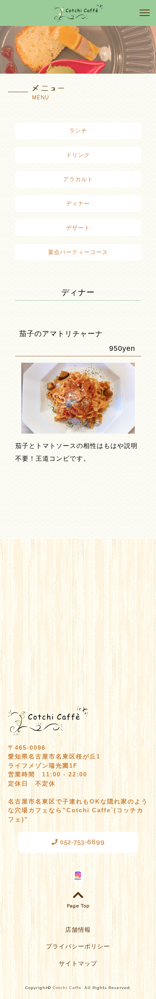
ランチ (78, 130)
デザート (78, 228)
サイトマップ (78, 963)
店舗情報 (78, 929)
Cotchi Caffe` (68, 987)
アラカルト (78, 179)
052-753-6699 (81, 842)
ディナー (78, 203)
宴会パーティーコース (78, 252)
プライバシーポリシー (78, 946)
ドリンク (78, 155)
